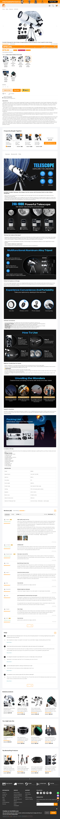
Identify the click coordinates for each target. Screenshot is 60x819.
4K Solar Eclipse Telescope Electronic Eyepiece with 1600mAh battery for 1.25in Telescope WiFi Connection (50, 710)
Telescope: (12, 54)
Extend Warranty (28, 797)
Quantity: (4, 84)
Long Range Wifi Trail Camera (8, 738)
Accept (53, 812)
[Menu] (49, 5)
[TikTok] (50, 793)
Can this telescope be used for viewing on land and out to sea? (19, 665)
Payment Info (16, 797)
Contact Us (4, 794)
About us (4, 792)
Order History (28, 794)
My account (27, 792)
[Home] (3, 5)
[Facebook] (38, 793)
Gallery (3, 800)
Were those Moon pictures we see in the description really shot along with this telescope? (25, 646)
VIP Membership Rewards (5, 803)
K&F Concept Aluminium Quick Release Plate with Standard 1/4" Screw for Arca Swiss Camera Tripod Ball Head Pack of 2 (28, 143)
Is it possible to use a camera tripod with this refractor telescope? (20, 674)
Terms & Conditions (18, 794)
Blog (3, 797)
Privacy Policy (17, 792)
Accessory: (4, 69)
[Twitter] (44, 793)
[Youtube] (47, 793)
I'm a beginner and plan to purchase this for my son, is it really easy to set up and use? (24, 656)
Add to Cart (7, 90)
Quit (47, 812)
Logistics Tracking (29, 799)
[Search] (53, 5)
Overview (7, 154)
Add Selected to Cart (50, 143)
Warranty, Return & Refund (18, 800)
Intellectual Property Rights (18, 803)
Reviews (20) (14, 154)
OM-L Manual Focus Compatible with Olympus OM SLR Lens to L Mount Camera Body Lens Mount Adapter (22, 739)
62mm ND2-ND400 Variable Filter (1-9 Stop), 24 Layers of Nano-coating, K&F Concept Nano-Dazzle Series (36, 739)
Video (3, 799)
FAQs (19, 154)
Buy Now (16, 90)
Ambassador (16, 805)
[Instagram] (41, 793)
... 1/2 (30, 625)
